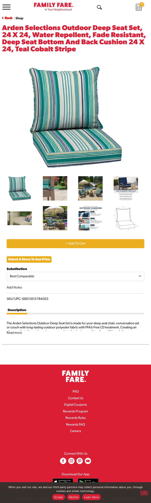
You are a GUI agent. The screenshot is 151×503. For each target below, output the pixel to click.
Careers (75, 431)
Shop (19, 18)
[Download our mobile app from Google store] (88, 482)
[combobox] (75, 276)
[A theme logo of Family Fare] (53, 7)
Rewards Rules (75, 418)
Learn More (91, 497)
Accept (58, 497)
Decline (73, 497)
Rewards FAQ (75, 424)
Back (8, 18)
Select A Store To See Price (29, 259)
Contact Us (75, 398)
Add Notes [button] (14, 287)
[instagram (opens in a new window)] (71, 462)
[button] (20, 188)
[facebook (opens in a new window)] (63, 462)
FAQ (76, 391)
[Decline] (144, 493)
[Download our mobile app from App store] (62, 482)
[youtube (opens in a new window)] (88, 462)
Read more (14, 332)
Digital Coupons (75, 404)
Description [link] (17, 310)
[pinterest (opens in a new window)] (79, 462)
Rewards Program (75, 411)
